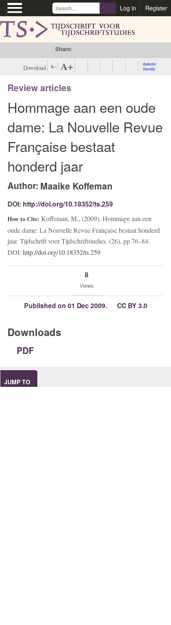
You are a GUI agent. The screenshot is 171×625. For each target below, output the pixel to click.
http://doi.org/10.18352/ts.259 (68, 204)
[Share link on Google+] (100, 49)
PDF (24, 350)
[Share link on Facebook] (78, 49)
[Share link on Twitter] (89, 49)
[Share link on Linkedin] (111, 49)
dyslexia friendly (149, 66)
